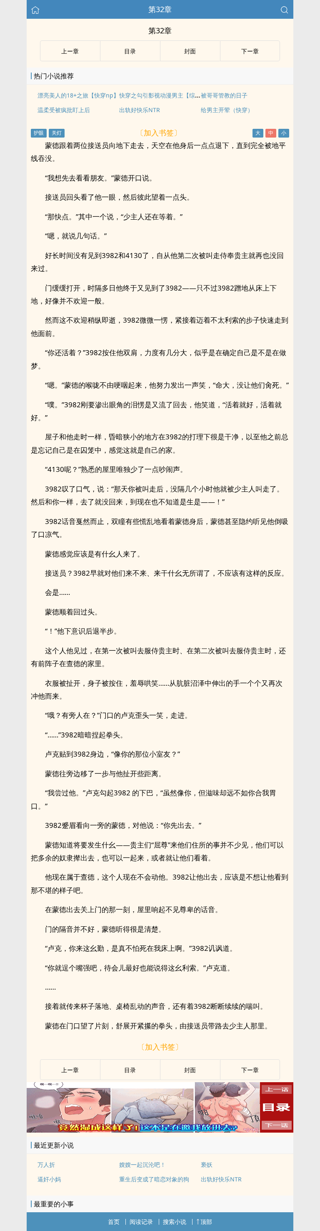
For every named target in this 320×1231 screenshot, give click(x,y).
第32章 (160, 9)
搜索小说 (174, 1222)
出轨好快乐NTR (139, 110)
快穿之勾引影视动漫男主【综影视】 (165, 95)
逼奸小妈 (49, 1179)
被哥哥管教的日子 (224, 95)
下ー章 (250, 51)
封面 (190, 51)
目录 (130, 51)
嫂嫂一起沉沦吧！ (142, 1164)
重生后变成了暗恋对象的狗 (154, 1179)
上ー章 (70, 51)
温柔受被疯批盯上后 (64, 110)
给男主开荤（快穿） (227, 110)
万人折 (46, 1164)
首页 (114, 1222)
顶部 (206, 1222)
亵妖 (206, 1164)
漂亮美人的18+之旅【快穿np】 (78, 95)
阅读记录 (141, 1222)
